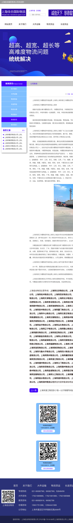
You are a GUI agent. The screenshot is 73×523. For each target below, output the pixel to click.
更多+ (23, 130)
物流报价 (14, 114)
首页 (15, 485)
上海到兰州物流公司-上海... (13, 146)
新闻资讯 (14, 119)
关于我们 (22, 24)
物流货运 (50, 24)
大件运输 (36, 24)
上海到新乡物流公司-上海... (13, 137)
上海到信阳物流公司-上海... (13, 143)
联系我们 (14, 125)
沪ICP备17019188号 (47, 519)
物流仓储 (14, 109)
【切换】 (38, 10)
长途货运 (64, 24)
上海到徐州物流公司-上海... (13, 149)
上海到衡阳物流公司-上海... (13, 140)
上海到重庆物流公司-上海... (13, 134)
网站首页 (8, 24)
